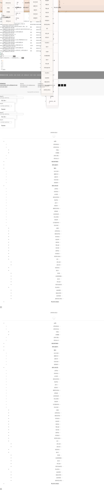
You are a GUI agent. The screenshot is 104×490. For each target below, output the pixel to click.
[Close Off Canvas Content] (1, 307)
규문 (22, 75)
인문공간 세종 (39, 75)
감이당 (15, 75)
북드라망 (18, 75)
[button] (66, 3)
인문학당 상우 (26, 75)
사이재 (31, 75)
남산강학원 (11, 75)
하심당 (34, 75)
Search (1, 103)
